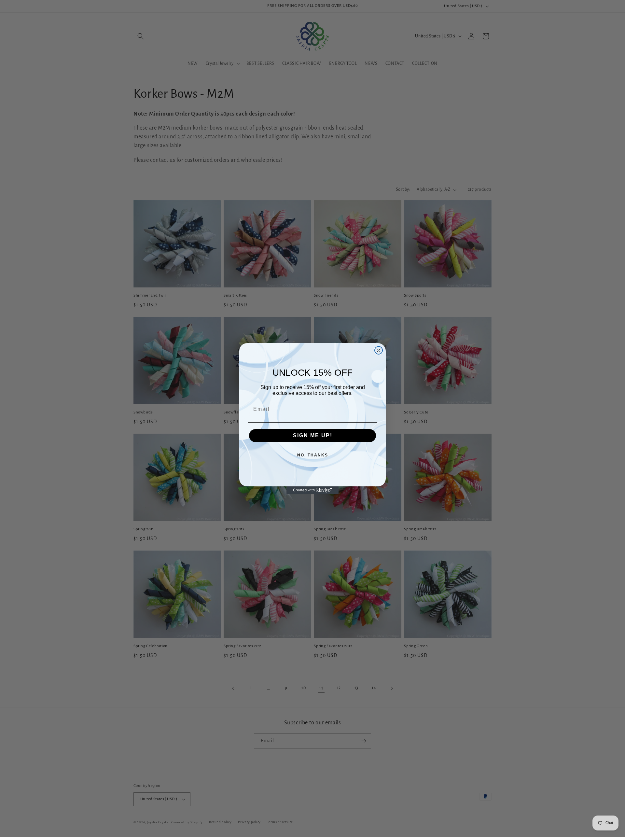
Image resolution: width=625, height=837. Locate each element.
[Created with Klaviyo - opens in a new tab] (312, 490)
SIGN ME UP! (312, 435)
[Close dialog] (378, 350)
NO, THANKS (312, 455)
